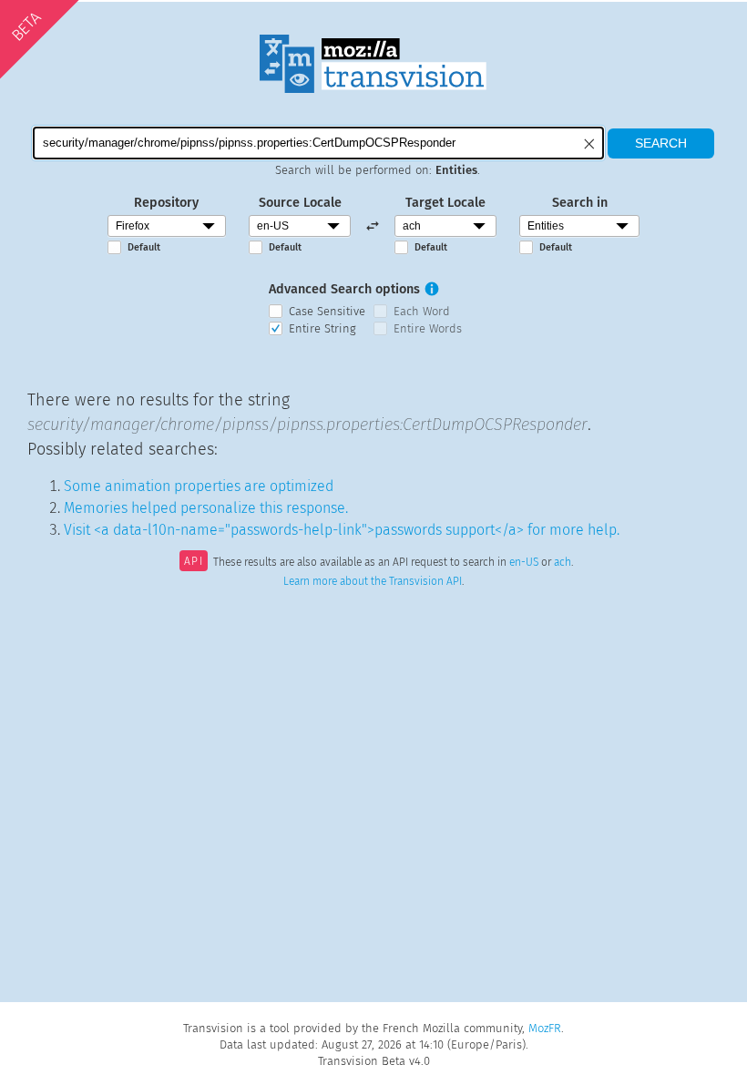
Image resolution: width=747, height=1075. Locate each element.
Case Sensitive (327, 311)
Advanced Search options (344, 289)
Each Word (422, 311)
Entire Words (428, 328)
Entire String (322, 328)
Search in (580, 202)
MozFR (544, 1028)
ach (562, 563)
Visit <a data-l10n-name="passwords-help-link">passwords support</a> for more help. (341, 529)
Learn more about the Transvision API (372, 581)
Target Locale (445, 202)
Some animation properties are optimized (198, 486)
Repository (166, 202)
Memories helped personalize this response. (206, 508)
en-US (523, 563)
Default (144, 247)
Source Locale (300, 202)
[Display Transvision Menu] (675, 18)
